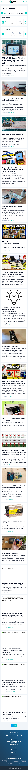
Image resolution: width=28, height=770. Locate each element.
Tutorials (19, 13)
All (5, 13)
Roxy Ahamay (11, 324)
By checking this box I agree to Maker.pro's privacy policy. (10, 757)
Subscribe (12, 761)
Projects (11, 13)
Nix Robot (11, 359)
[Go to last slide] (2, 13)
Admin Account (10, 627)
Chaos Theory (10, 561)
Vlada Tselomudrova (11, 691)
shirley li (9, 428)
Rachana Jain (11, 75)
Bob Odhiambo (12, 250)
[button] (2, 2)
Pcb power (10, 464)
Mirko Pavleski (11, 185)
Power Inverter (10, 531)
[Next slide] (26, 13)
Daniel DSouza (10, 499)
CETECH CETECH (11, 720)
